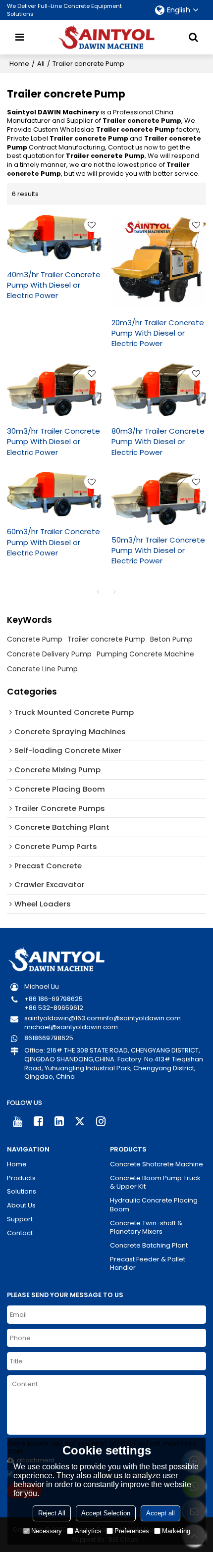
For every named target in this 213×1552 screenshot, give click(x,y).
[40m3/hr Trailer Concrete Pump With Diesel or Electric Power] (54, 237)
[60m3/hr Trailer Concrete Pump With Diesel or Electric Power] (54, 494)
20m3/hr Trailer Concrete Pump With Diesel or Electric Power (157, 333)
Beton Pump (171, 639)
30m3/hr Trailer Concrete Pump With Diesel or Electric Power (53, 441)
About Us (21, 1205)
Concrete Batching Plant (149, 1245)
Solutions (21, 1191)
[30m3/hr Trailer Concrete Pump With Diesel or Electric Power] (54, 389)
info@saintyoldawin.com (141, 1018)
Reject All (51, 1513)
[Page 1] (98, 591)
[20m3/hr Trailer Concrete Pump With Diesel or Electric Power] (158, 261)
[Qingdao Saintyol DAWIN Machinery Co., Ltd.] (106, 37)
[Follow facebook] (38, 1121)
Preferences (131, 1531)
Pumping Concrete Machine (145, 654)
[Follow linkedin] (59, 1121)
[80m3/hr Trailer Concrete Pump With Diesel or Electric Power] (158, 389)
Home (19, 63)
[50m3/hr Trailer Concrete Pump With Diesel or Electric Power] (158, 498)
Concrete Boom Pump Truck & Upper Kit (155, 1182)
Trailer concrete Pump (106, 639)
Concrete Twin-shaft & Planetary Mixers (146, 1227)
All (41, 63)
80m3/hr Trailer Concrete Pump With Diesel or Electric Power (158, 441)
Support (20, 1219)
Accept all (160, 1513)
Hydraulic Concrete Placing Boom (154, 1204)
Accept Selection (105, 1513)
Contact (20, 1233)
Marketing (176, 1531)
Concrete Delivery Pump (49, 654)
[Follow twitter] (80, 1121)
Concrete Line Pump (42, 669)
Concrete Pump (34, 639)
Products (21, 1178)
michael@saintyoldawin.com (71, 1027)
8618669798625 (48, 1038)
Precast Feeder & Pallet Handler (147, 1263)
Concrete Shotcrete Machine (156, 1164)
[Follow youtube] (17, 1121)
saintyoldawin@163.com (63, 1018)
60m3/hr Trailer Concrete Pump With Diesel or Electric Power (53, 541)
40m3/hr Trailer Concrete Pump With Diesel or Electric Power (54, 284)
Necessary (46, 1531)
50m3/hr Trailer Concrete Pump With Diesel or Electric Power (158, 550)
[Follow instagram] (101, 1121)
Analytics (88, 1531)
